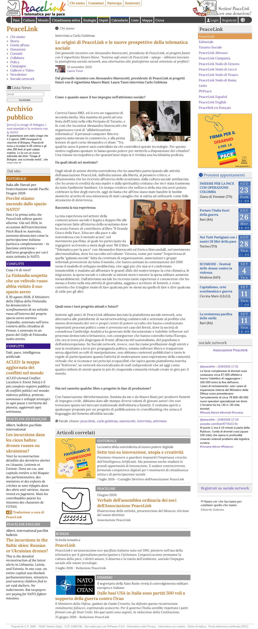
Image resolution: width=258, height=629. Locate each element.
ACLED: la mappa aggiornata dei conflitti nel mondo (25, 367)
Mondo (43, 20)
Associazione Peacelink (230, 350)
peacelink (87, 421)
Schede (62, 534)
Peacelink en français (27, 419)
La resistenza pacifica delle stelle (216, 316)
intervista (144, 421)
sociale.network (213, 342)
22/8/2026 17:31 (227, 366)
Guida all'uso (19, 45)
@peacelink (207, 366)
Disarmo (104, 577)
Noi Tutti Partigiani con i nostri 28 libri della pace (218, 239)
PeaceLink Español (213, 96)
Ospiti (103, 20)
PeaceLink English (23, 524)
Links (203, 86)
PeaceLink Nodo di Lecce (218, 69)
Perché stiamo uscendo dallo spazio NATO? (26, 204)
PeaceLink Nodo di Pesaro (218, 75)
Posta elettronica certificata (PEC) (228, 626)
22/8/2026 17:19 (227, 419)
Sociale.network (22, 79)
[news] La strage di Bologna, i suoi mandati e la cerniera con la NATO (27, 128)
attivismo (160, 421)
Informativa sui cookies (171, 626)
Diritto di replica (197, 626)
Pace (16, 20)
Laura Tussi (75, 71)
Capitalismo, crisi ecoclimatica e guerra (216, 289)
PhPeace (205, 91)
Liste (135, 20)
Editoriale (16, 179)
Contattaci (96, 3)
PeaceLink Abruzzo (213, 53)
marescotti (127, 421)
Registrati (229, 20)
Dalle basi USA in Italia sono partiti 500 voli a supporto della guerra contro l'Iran (120, 595)
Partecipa (114, 3)
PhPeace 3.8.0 (115, 626)
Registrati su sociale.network (225, 488)
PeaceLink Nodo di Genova (219, 64)
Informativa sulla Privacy (141, 626)
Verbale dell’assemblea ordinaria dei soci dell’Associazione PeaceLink (136, 502)
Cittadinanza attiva (66, 20)
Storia (14, 41)
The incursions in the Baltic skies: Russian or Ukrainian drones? (27, 545)
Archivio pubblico (20, 113)
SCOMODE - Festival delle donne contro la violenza (216, 268)
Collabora (17, 58)
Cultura (29, 20)
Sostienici (132, 3)
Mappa (147, 20)
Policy (14, 62)
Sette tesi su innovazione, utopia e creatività (140, 452)
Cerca (159, 20)
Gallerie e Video (22, 70)
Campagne (18, 66)
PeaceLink (22, 29)
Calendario (119, 20)
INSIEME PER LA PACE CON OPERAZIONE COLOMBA (217, 187)
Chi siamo (77, 3)
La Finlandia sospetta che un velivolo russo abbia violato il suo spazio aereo (27, 283)
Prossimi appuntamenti (224, 175)
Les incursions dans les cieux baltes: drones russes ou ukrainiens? (25, 443)
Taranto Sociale (210, 47)
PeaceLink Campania (214, 58)
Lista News (21, 87)
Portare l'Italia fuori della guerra (214, 212)
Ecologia (89, 20)
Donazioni (18, 49)
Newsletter (18, 74)
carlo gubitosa (107, 421)
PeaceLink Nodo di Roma (217, 80)
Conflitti (15, 264)
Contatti (16, 53)
